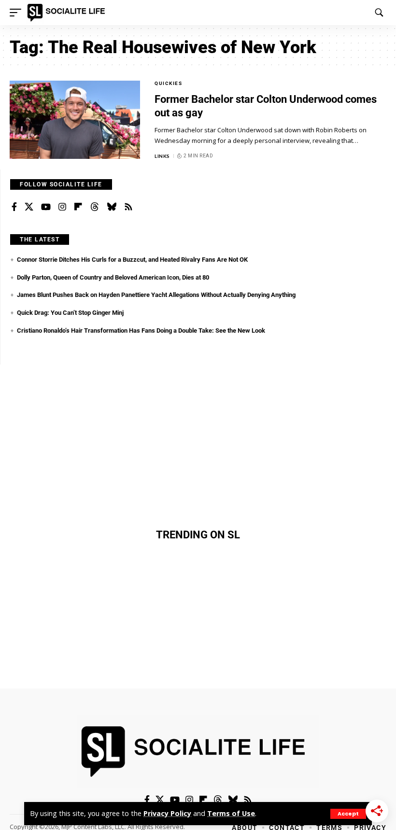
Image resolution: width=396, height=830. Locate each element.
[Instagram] (62, 207)
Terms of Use (231, 813)
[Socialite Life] (68, 12)
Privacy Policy (167, 813)
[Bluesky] (111, 207)
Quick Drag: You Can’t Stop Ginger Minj (70, 312)
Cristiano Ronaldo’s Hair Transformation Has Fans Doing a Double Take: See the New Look (141, 330)
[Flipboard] (78, 207)
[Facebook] (14, 207)
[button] (348, 814)
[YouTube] (46, 207)
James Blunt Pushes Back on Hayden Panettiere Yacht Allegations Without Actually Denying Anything (156, 294)
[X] (29, 207)
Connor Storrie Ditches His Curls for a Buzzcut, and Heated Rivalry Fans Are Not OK (132, 259)
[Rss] (128, 207)
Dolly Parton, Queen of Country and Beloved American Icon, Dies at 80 (113, 277)
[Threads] (94, 207)
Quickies (168, 83)
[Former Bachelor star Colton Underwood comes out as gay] (75, 120)
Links (162, 156)
